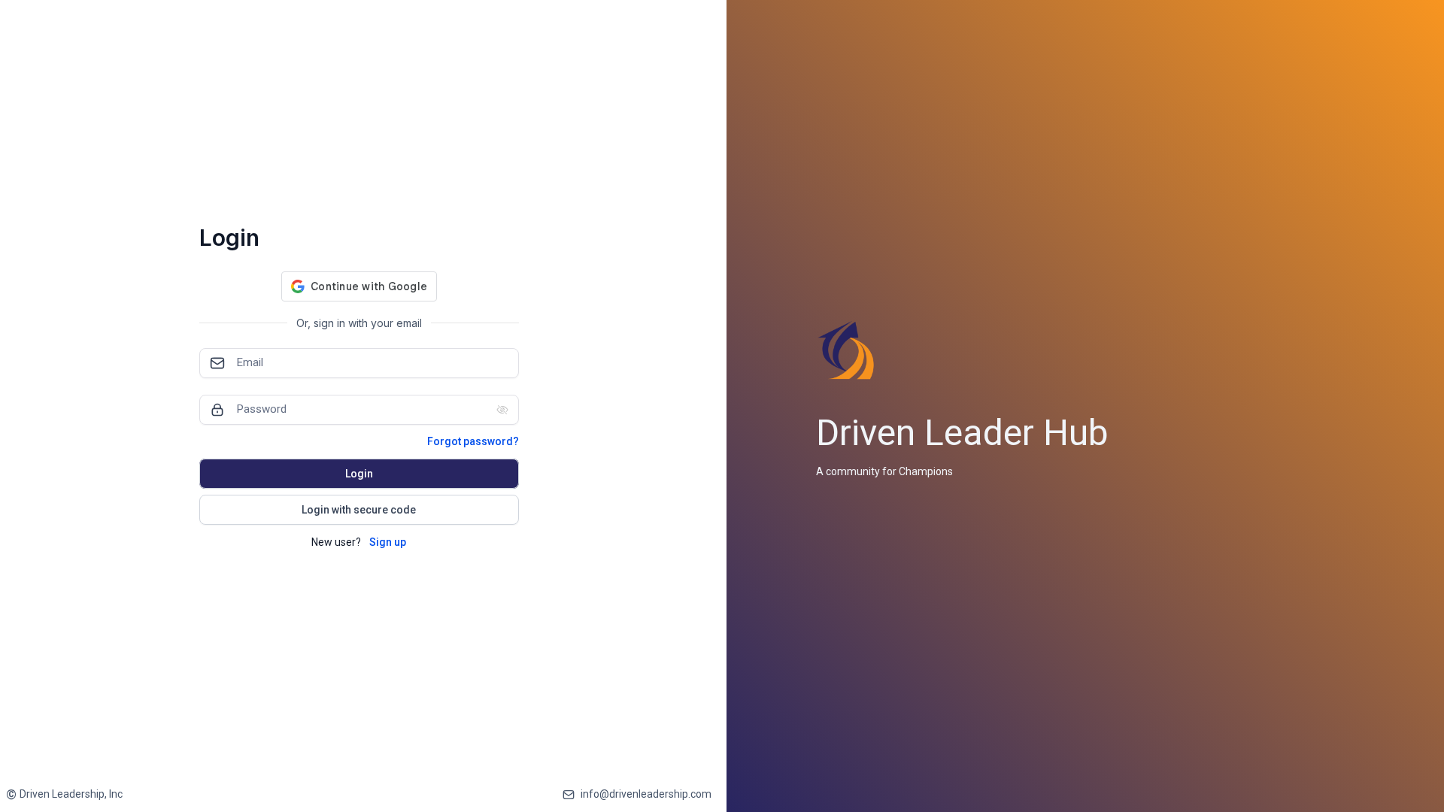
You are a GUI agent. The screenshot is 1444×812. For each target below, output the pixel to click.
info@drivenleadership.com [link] (646, 794)
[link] (64, 794)
